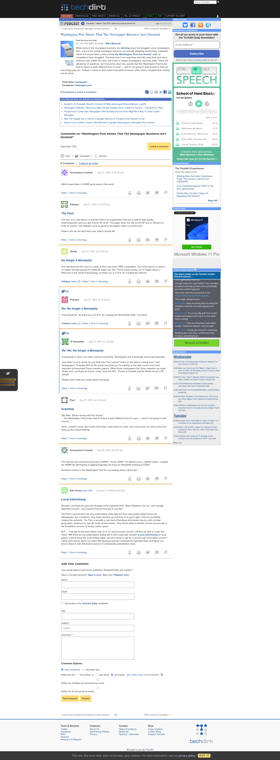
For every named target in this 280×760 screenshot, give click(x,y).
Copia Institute (155, 729)
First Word (85, 675)
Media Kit (123, 731)
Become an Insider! (197, 342)
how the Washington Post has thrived (130, 54)
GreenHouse (82, 16)
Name (64, 579)
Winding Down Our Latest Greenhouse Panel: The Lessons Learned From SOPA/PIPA (195, 179)
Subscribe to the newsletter (86, 603)
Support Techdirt (175, 16)
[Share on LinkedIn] (169, 92)
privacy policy (201, 60)
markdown (74, 669)
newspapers (81, 82)
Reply (64, 193)
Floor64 (149, 749)
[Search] (218, 2)
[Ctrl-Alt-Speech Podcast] (196, 75)
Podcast (65, 737)
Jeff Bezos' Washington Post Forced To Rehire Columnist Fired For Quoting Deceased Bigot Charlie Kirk (198, 407)
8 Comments (67, 92)
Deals (151, 16)
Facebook (66, 731)
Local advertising (148, 534)
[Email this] (151, 92)
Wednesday (183, 356)
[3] (65, 333)
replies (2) (70, 281)
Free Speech (99, 16)
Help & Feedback (128, 729)
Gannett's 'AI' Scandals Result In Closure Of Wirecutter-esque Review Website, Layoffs (105, 104)
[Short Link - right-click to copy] (147, 92)
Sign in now (94, 575)
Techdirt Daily (89, 603)
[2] (65, 291)
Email (64, 591)
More (176, 442)
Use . (73, 669)
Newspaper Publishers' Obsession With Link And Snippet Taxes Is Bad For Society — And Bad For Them (113, 108)
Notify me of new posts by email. (77, 691)
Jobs (159, 16)
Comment (67, 634)
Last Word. (104, 675)
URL (63, 611)
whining (125, 48)
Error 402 (114, 16)
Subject (65, 623)
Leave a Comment (86, 92)
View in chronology (78, 193)
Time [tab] (67, 156)
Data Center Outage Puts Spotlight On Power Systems (86, 29)
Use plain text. (92, 669)
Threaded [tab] (84, 156)
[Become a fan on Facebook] (192, 25)
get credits (131, 675)
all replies (88, 163)
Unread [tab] (102, 156)
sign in (142, 675)
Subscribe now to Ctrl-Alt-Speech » (197, 158)
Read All (213, 200)
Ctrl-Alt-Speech (132, 16)
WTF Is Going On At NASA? (156, 29)
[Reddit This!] (156, 92)
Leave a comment (159, 146)
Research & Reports (71, 739)
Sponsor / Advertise (129, 734)
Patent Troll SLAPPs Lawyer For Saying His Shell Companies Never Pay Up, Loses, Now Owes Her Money (198, 429)
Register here (121, 575)
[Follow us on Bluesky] (185, 25)
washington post (83, 85)
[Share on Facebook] (165, 92)
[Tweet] (160, 92)
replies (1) (71, 323)
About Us (94, 729)
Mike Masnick (113, 43)
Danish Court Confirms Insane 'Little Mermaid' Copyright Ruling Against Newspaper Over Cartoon (109, 122)
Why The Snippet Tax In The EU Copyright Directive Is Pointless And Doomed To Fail (104, 119)
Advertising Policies (100, 731)
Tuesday (180, 415)
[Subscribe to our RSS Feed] (200, 25)
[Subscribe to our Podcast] (208, 25)
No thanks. (119, 675)
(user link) (87, 490)
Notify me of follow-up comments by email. (83, 683)
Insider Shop (154, 731)
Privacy (93, 734)
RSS (74, 146)
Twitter (64, 729)
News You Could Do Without (69, 63)
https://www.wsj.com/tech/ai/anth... (192, 295)
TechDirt (67, 16)
